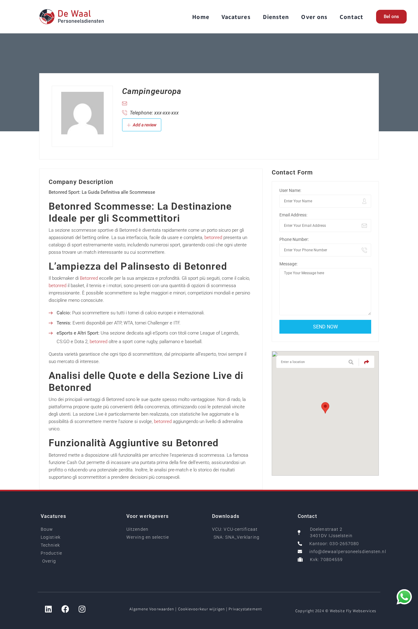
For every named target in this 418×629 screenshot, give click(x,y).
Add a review (144, 124)
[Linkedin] (48, 609)
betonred (213, 237)
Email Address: (293, 215)
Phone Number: (294, 239)
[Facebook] (65, 609)
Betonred (89, 278)
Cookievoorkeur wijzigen (201, 609)
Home (200, 17)
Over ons (314, 17)
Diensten (276, 17)
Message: (288, 264)
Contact (351, 17)
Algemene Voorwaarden (151, 609)
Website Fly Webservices (353, 610)
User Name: (290, 190)
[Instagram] (82, 609)
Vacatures (236, 17)
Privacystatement (245, 609)
